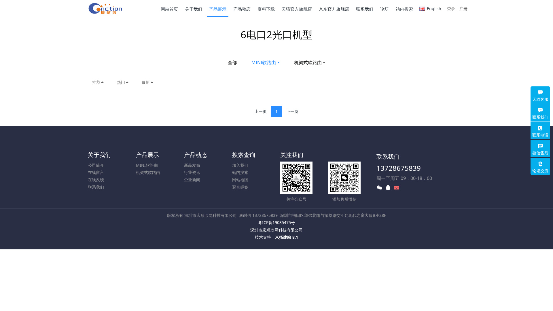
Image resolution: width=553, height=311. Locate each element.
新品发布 (192, 165)
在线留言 (96, 172)
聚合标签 (240, 187)
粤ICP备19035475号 (276, 222)
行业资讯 (192, 172)
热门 (121, 82)
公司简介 (96, 165)
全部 (232, 62)
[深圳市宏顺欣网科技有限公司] (105, 8)
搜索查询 (243, 155)
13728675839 (398, 168)
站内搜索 (240, 172)
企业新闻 (192, 179)
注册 (463, 8)
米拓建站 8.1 (286, 237)
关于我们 (99, 155)
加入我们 (240, 165)
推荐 (96, 82)
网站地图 (240, 179)
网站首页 (169, 9)
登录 (451, 8)
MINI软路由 (263, 62)
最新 (146, 82)
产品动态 (195, 155)
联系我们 (96, 187)
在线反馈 (96, 179)
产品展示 (147, 155)
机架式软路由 (308, 62)
